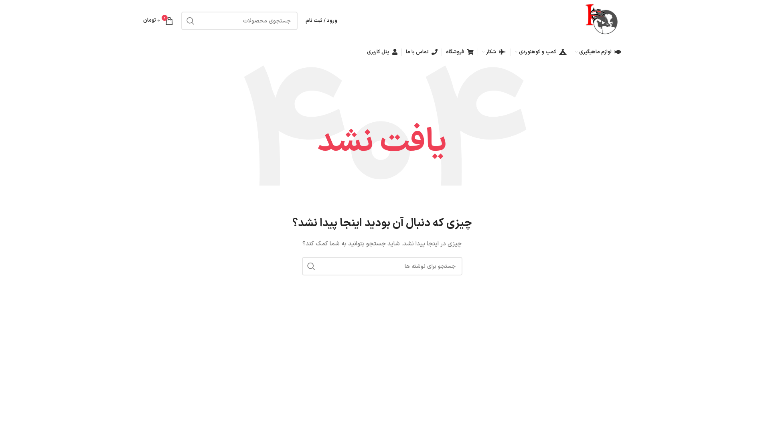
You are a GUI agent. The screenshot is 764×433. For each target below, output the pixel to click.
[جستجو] (190, 21)
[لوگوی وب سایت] (602, 20)
